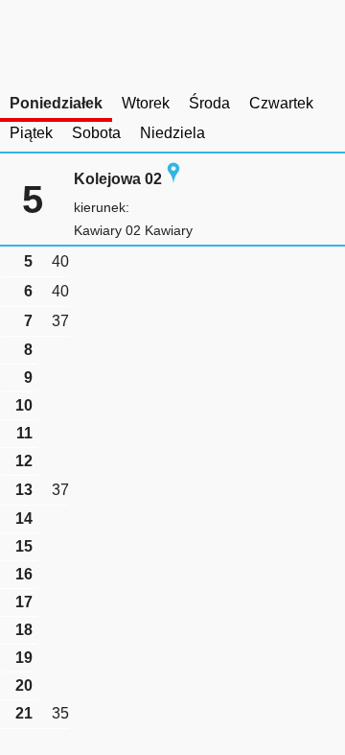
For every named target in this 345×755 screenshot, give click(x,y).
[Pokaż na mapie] (173, 179)
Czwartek (281, 103)
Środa (209, 103)
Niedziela (172, 133)
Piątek (31, 133)
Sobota (96, 133)
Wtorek (146, 103)
